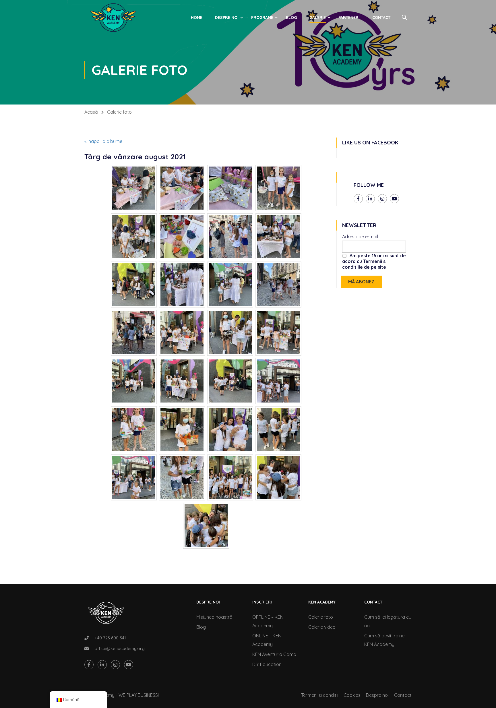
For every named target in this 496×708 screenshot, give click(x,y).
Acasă (91, 112)
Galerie (317, 17)
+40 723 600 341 (110, 638)
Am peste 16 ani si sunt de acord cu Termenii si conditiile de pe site (374, 261)
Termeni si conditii (319, 695)
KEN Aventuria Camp (274, 654)
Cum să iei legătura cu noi (387, 621)
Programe (262, 17)
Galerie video (322, 627)
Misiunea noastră (214, 617)
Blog (291, 17)
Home (196, 17)
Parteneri (349, 17)
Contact (381, 17)
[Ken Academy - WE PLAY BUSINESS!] (113, 17)
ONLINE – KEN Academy (266, 640)
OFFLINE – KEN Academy (267, 621)
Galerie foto (320, 617)
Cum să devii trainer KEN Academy (385, 640)
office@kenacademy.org (119, 648)
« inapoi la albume (103, 141)
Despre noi (227, 17)
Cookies (352, 695)
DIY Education (267, 664)
